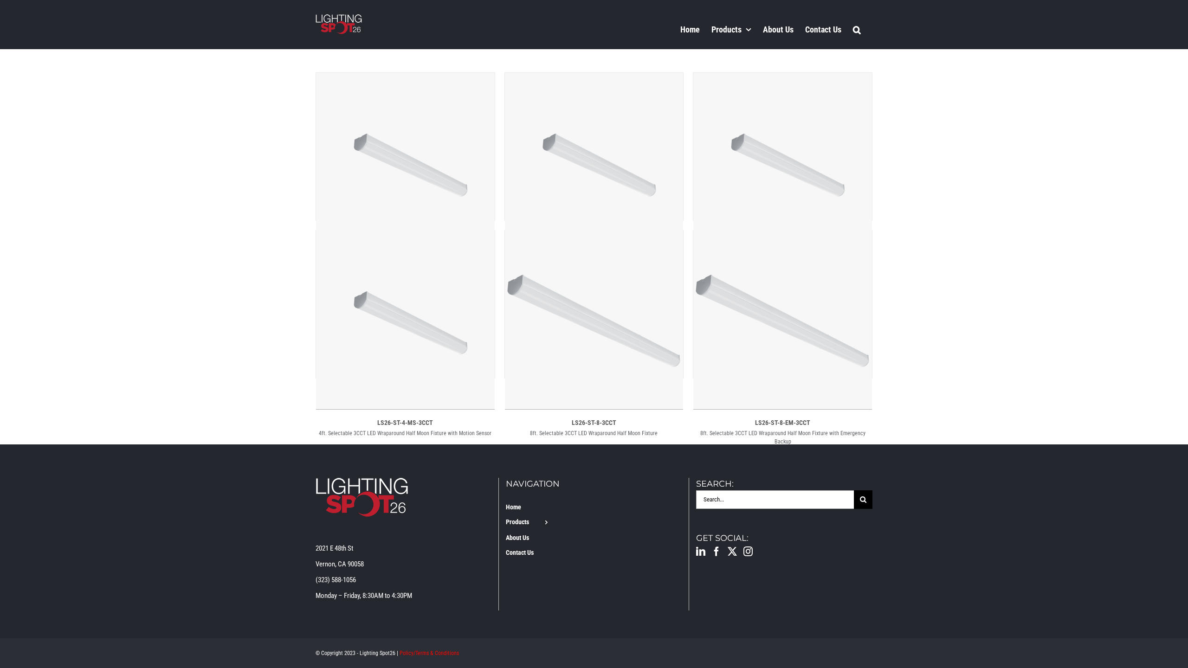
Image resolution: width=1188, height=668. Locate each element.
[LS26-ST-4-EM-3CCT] (594, 81)
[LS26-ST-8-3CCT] (594, 238)
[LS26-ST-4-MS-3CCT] (405, 238)
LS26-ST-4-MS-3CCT (405, 422)
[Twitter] (732, 551)
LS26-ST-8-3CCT (594, 422)
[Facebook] (716, 551)
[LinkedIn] (700, 551)
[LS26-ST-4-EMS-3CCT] (782, 81)
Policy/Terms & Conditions (429, 653)
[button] (857, 29)
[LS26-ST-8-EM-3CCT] (782, 238)
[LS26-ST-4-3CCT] (405, 81)
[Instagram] (748, 551)
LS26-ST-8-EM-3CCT (782, 422)
